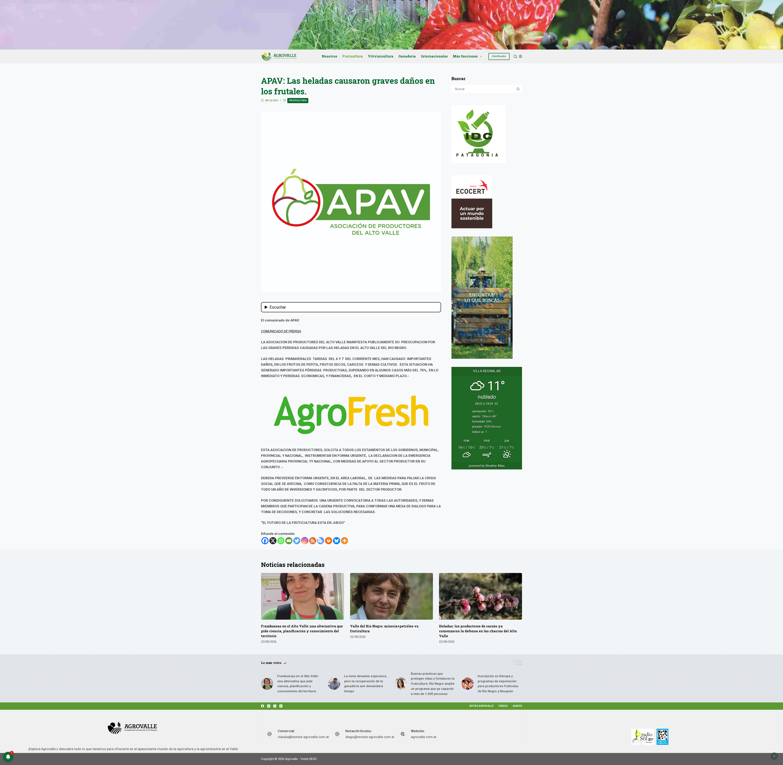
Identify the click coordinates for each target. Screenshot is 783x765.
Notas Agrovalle (481, 705)
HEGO (313, 759)
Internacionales (434, 56)
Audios (517, 705)
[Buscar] (515, 56)
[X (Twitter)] (268, 706)
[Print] (328, 540)
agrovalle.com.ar (424, 737)
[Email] (288, 540)
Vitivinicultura (380, 56)
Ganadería (407, 56)
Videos (503, 705)
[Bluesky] (336, 540)
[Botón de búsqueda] (518, 89)
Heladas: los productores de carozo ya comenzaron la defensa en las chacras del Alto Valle (478, 631)
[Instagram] (304, 540)
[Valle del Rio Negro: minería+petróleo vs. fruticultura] (391, 596)
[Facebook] (265, 540)
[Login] (520, 56)
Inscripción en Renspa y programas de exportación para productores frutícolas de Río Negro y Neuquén (498, 683)
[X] (272, 540)
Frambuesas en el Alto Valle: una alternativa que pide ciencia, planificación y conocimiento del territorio (302, 631)
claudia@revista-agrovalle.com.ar (303, 737)
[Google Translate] (320, 540)
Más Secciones (465, 56)
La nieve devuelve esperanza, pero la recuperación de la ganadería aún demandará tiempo (365, 683)
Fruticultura (352, 56)
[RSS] (312, 540)
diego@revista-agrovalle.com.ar (370, 737)
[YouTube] (280, 706)
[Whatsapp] (280, 540)
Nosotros (329, 56)
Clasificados (499, 56)
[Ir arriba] (774, 756)
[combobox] (483, 89)
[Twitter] (296, 540)
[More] (344, 540)
